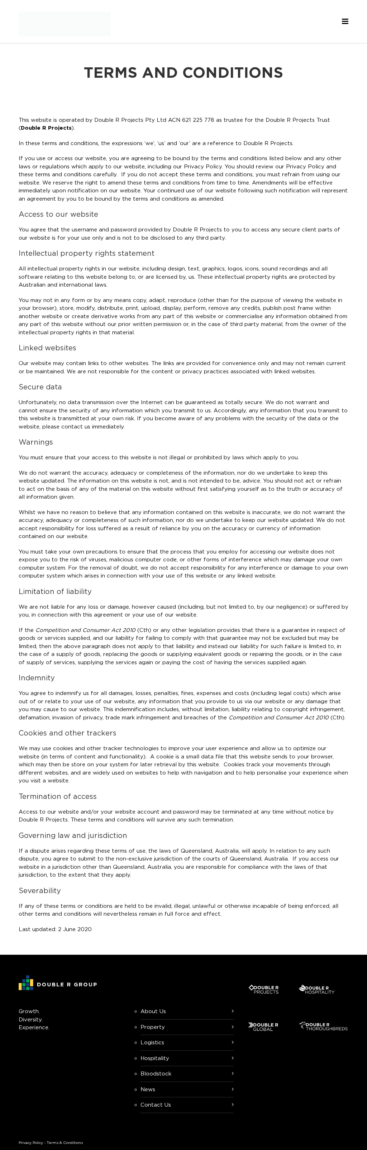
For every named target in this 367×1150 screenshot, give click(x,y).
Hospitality (154, 1058)
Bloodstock (155, 1073)
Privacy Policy (31, 1143)
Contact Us (155, 1105)
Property (152, 1027)
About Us (153, 1011)
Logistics (152, 1042)
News (147, 1089)
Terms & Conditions (65, 1143)
